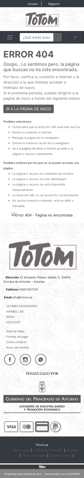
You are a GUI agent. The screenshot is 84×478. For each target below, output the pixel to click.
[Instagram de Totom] (25, 359)
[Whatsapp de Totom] (40, 359)
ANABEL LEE (15, 311)
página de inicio (32, 148)
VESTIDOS (13, 322)
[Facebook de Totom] (9, 359)
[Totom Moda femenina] (42, 18)
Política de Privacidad (47, 450)
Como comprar (16, 342)
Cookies (72, 450)
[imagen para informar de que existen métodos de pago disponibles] (32, 426)
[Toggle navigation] (10, 37)
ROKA (10, 317)
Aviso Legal (21, 450)
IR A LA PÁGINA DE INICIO (28, 109)
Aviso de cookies (17, 347)
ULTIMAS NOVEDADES (21, 306)
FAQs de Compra (33, 455)
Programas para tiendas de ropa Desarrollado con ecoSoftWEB (42, 474)
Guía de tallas (15, 331)
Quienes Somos (60, 455)
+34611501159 (28, 289)
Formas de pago (17, 336)
